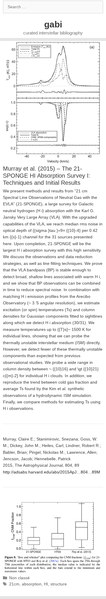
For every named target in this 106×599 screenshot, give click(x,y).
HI (46, 584)
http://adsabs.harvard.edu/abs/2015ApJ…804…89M (51, 472)
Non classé (19, 577)
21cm (14, 584)
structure (58, 584)
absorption (32, 584)
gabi (53, 24)
